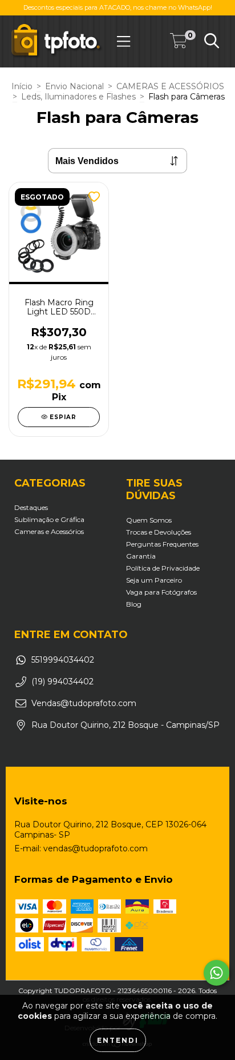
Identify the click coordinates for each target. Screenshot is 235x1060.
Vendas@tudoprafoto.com (83, 703)
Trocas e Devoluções (158, 532)
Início (22, 86)
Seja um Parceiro (154, 580)
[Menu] (123, 41)
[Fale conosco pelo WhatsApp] (216, 973)
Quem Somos (149, 520)
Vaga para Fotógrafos (161, 592)
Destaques (31, 507)
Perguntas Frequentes (162, 544)
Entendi (118, 1040)
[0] (178, 43)
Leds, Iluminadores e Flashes (78, 96)
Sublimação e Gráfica (49, 519)
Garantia (141, 556)
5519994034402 (62, 660)
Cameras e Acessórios (49, 531)
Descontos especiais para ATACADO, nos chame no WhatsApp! (117, 7)
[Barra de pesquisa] (212, 41)
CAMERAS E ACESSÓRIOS (170, 86)
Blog (133, 604)
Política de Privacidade (163, 568)
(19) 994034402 (62, 681)
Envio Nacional (74, 86)
